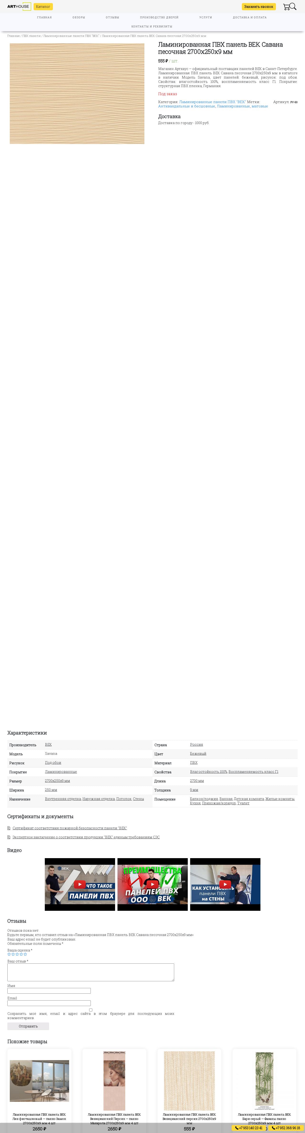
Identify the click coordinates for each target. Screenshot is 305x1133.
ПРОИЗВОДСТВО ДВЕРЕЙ (159, 17)
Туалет (243, 803)
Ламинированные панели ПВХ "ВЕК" (71, 36)
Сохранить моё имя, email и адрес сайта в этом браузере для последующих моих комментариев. (90, 1016)
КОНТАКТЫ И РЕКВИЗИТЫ (152, 26)
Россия (196, 744)
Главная (13, 36)
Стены (138, 798)
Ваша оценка (19, 950)
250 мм (51, 789)
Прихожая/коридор (219, 803)
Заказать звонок (258, 6)
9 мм (194, 789)
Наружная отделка (98, 798)
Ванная (226, 798)
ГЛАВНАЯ (44, 17)
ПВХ (194, 762)
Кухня (195, 803)
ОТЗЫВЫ (112, 17)
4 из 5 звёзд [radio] (21, 954)
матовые (260, 106)
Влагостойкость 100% (208, 771)
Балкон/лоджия (204, 798)
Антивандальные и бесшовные (186, 106)
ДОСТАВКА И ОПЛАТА (250, 17)
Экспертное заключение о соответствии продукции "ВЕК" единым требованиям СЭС (86, 837)
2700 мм (197, 780)
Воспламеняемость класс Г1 (253, 771)
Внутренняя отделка (63, 798)
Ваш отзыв (17, 961)
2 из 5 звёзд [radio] (13, 954)
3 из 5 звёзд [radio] (17, 954)
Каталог (43, 6)
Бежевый (198, 753)
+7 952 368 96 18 (287, 1128)
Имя (11, 986)
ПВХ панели (31, 36)
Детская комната (249, 798)
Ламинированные (233, 106)
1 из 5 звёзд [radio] (9, 954)
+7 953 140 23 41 (250, 1128)
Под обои (53, 762)
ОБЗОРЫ (79, 17)
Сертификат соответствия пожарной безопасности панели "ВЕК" (70, 828)
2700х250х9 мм (57, 780)
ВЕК (48, 744)
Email (12, 998)
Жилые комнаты (279, 798)
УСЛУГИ (205, 17)
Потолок (124, 798)
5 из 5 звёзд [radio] (25, 954)
